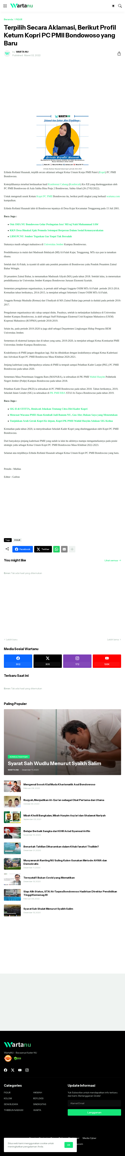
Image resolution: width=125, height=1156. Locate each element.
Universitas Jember (53, 244)
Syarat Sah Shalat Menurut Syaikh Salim (48, 908)
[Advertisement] (62, 83)
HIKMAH (37, 1092)
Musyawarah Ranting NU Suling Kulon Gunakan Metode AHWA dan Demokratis (65, 862)
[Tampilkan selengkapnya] (72, 549)
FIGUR (19, 19)
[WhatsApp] (56, 549)
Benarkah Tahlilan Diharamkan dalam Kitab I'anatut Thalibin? (61, 846)
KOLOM (8, 1098)
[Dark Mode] (113, 6)
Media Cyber (89, 1138)
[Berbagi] (118, 53)
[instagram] (27, 1070)
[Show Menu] (5, 6)
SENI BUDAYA (11, 1104)
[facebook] (5, 1070)
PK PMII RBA (57, 393)
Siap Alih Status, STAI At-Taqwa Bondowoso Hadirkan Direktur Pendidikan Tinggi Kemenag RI (70, 893)
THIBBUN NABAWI (13, 1110)
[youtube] (19, 1070)
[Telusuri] (120, 6)
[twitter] (12, 1070)
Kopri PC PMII (44, 196)
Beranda (8, 19)
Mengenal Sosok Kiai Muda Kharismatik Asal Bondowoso (59, 784)
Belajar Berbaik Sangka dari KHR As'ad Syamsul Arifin (56, 831)
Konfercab (74, 184)
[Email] (64, 549)
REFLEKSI (38, 1098)
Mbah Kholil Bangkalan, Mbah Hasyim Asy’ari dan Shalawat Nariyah (64, 815)
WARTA (37, 1110)
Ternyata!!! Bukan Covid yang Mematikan (49, 877)
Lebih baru (11, 639)
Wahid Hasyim (97, 376)
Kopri (102, 172)
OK (68, 1144)
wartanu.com (113, 196)
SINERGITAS (39, 1104)
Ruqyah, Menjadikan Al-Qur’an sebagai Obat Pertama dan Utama (63, 800)
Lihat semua (111, 560)
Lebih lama (113, 639)
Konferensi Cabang (58, 184)
